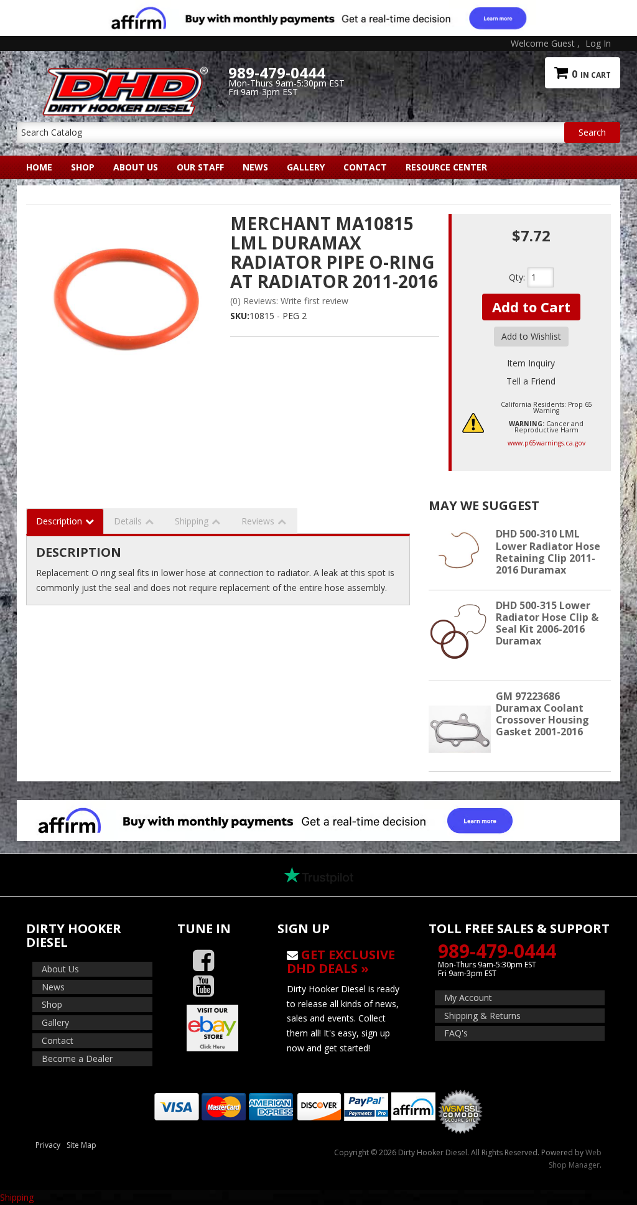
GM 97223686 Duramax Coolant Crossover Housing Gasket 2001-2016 (542, 714)
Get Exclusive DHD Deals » (341, 961)
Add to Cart (531, 306)
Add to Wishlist (531, 336)
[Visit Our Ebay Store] (218, 1028)
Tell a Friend (531, 381)
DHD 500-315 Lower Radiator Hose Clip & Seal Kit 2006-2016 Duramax (547, 623)
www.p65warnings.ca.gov (546, 443)
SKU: (239, 316)
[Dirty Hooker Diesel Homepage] (122, 72)
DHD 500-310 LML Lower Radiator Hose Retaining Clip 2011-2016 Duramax (548, 552)
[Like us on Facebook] (203, 961)
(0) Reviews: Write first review (289, 301)
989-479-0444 (497, 951)
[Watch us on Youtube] (203, 986)
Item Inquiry (531, 363)
